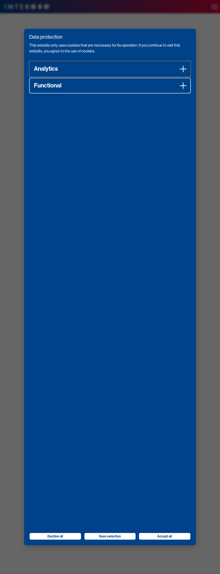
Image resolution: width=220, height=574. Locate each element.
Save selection (110, 536)
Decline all (55, 536)
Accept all (164, 536)
